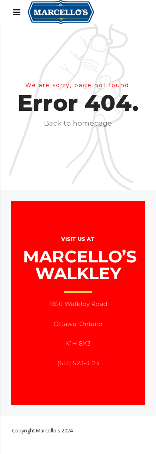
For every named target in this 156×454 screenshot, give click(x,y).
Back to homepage (78, 123)
